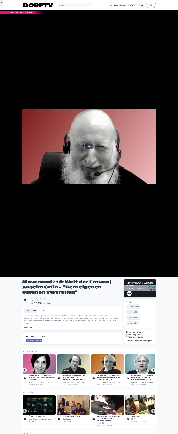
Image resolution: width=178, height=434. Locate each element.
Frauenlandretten (71, 416)
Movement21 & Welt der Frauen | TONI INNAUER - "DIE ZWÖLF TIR (108, 377)
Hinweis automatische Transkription (139, 341)
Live (110, 5)
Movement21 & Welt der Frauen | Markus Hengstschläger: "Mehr (74, 377)
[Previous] (24, 370)
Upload (122, 5)
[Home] (38, 5)
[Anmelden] (153, 5)
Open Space (67, 419)
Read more (28, 327)
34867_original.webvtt (136, 337)
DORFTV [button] (132, 5)
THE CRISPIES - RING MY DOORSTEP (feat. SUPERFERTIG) (108, 418)
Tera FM (135, 416)
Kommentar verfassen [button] (33, 340)
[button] (148, 5)
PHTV (133, 419)
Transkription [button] (133, 332)
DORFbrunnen (42, 303)
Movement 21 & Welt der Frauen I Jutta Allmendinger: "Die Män (42, 377)
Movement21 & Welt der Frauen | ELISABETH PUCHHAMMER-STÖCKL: (143, 377)
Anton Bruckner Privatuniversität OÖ (42, 419)
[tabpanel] (72, 322)
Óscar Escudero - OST (39, 416)
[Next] (153, 370)
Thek (141, 5)
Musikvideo (101, 423)
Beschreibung (30, 311)
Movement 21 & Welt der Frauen (140, 284)
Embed (41, 311)
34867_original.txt (134, 335)
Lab (116, 5)
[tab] (30, 311)
